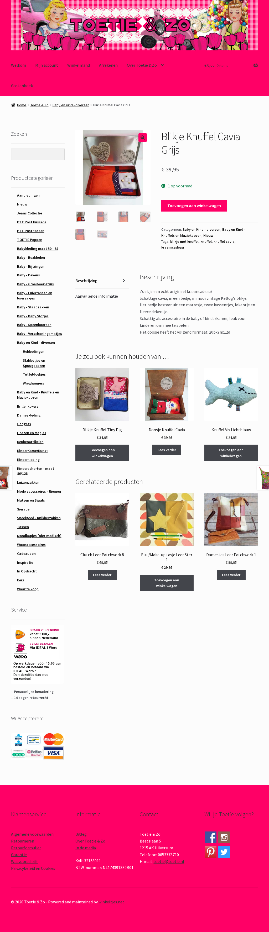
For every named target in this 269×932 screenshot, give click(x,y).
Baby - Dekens (28, 275)
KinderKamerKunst (32, 450)
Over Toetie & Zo (142, 65)
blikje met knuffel (184, 241)
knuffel (206, 241)
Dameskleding (28, 415)
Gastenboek (22, 85)
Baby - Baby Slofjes (33, 316)
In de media (85, 847)
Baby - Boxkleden (31, 257)
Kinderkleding (28, 459)
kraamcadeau (172, 247)
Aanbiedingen (28, 195)
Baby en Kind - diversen (71, 105)
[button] (142, 137)
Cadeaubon (26, 553)
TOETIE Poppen (29, 239)
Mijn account (46, 65)
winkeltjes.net (111, 901)
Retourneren (22, 841)
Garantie (19, 854)
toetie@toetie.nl (168, 861)
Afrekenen (108, 65)
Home (21, 105)
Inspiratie (25, 562)
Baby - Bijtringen (30, 266)
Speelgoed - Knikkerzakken (39, 517)
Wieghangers (33, 383)
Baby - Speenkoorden (34, 324)
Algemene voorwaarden (32, 834)
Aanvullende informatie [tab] (96, 296)
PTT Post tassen (30, 230)
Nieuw (208, 235)
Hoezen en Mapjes (31, 432)
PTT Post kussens (31, 222)
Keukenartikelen (30, 441)
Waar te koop (28, 589)
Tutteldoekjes (34, 374)
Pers (20, 580)
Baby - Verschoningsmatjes (39, 333)
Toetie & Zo (39, 105)
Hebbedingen (33, 351)
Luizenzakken (28, 482)
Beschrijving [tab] (86, 280)
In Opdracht (27, 571)
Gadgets (24, 424)
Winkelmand (78, 65)
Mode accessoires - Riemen (39, 491)
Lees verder (167, 449)
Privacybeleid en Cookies (33, 868)
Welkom (18, 65)
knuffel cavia (224, 241)
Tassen (23, 526)
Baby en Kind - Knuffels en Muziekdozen (38, 395)
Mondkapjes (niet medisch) (39, 535)
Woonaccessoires (31, 544)
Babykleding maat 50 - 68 (37, 248)
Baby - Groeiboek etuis (35, 284)
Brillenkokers (27, 406)
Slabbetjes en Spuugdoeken (34, 363)
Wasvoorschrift (24, 861)
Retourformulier (26, 847)
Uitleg (81, 834)
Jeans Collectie (29, 213)
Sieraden (24, 509)
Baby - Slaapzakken (33, 307)
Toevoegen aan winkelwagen (194, 205)
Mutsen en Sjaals (31, 500)
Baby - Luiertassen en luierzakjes (34, 296)
